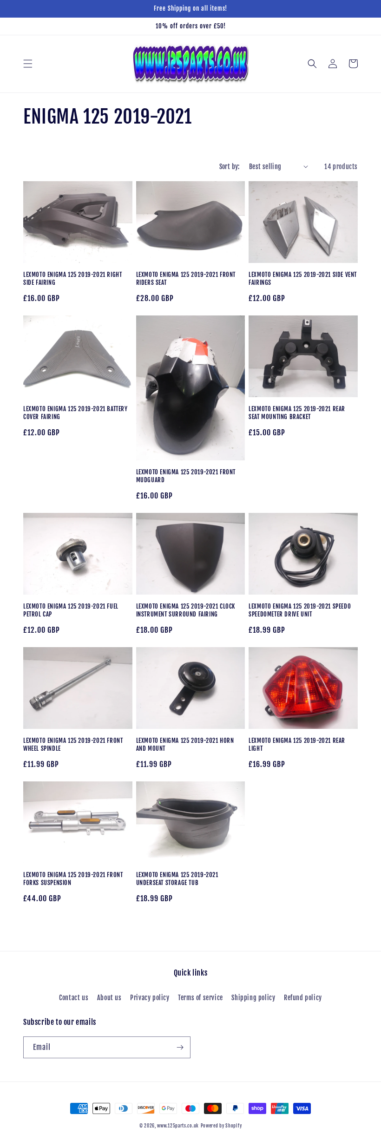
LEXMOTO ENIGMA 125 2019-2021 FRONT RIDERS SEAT (186, 278)
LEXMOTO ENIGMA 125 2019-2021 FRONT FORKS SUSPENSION (73, 878)
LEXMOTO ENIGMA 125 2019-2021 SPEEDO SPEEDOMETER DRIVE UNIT (300, 610)
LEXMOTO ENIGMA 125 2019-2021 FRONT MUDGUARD (186, 476)
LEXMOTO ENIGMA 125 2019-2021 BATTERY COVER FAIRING (75, 412)
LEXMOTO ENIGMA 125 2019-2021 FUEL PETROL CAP (70, 610)
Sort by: (229, 166)
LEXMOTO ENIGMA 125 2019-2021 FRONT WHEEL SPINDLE (73, 744)
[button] (28, 63)
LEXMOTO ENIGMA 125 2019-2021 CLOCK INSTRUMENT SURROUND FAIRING (185, 610)
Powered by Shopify (221, 1125)
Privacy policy (149, 998)
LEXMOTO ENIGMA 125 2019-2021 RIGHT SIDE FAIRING (72, 278)
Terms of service (200, 998)
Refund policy (303, 998)
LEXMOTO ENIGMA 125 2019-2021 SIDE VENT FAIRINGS (303, 278)
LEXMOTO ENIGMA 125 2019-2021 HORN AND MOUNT (185, 744)
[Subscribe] (180, 1047)
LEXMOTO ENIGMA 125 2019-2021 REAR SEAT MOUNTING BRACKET (297, 412)
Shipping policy (253, 998)
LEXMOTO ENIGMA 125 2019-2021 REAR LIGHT (297, 744)
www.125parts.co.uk (178, 1125)
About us (109, 998)
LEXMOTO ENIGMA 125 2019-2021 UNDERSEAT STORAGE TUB (177, 878)
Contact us (73, 998)
